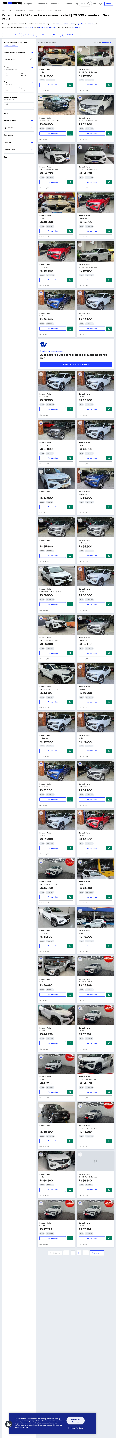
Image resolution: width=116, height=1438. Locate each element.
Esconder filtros (12, 35)
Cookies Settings (75, 1428)
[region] (52, 1423)
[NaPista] (12, 3)
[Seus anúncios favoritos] (101, 4)
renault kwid (42, 35)
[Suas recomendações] (95, 4)
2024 (55, 35)
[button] (8, 1424)
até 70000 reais (70, 35)
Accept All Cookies (75, 1420)
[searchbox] (85, 3)
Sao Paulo (28, 35)
